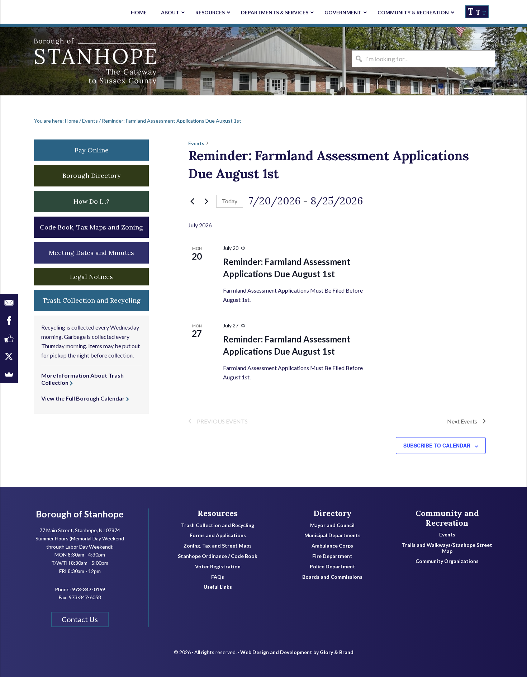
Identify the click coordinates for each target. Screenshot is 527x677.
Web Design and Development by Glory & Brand (296, 652)
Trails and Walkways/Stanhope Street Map (447, 548)
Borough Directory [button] (91, 175)
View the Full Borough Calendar (83, 398)
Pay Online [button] (92, 150)
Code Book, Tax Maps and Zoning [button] (91, 227)
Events (196, 143)
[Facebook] (9, 321)
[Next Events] (206, 201)
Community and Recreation (447, 517)
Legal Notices (91, 277)
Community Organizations (447, 561)
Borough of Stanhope (54, 61)
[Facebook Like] (9, 338)
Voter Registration (218, 566)
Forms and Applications (218, 535)
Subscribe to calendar (436, 445)
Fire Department (332, 556)
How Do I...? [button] (91, 201)
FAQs (217, 577)
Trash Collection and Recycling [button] (92, 300)
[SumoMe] (9, 374)
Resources (218, 513)
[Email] (9, 303)
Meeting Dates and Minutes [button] (91, 252)
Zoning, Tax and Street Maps (218, 546)
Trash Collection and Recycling (217, 525)
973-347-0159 (88, 589)
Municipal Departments (332, 535)
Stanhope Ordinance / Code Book (217, 556)
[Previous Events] (192, 201)
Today (229, 201)
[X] (9, 356)
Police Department (332, 566)
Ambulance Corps (332, 546)
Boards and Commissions (332, 577)
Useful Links (218, 587)
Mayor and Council (332, 525)
